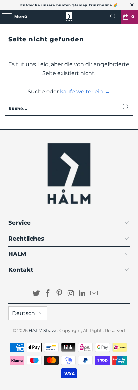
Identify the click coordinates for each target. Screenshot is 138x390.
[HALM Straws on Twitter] (36, 294)
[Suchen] (113, 17)
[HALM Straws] (69, 17)
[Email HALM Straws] (94, 294)
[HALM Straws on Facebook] (48, 294)
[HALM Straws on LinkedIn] (83, 294)
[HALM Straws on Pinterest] (60, 294)
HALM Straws (43, 330)
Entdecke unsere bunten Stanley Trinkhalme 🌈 (69, 5)
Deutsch (23, 313)
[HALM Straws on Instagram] (71, 294)
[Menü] (3, 17)
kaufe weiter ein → (85, 91)
